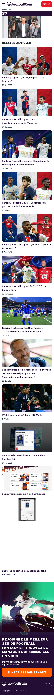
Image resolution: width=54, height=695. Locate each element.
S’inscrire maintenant (27, 672)
